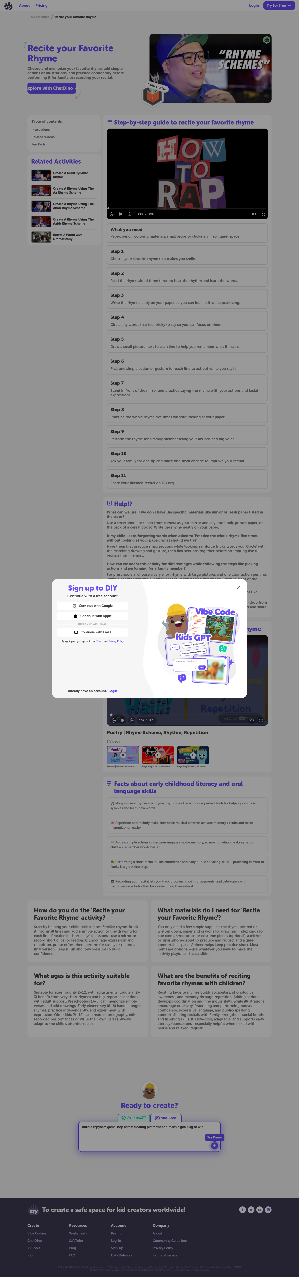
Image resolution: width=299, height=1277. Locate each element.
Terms (99, 641)
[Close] (239, 587)
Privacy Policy (116, 641)
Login (112, 691)
